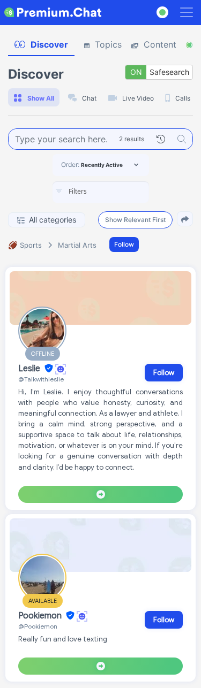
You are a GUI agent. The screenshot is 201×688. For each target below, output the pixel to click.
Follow (124, 244)
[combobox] (101, 192)
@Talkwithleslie (41, 379)
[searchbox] (117, 191)
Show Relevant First (135, 220)
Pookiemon (41, 615)
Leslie (30, 368)
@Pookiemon (37, 626)
